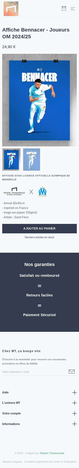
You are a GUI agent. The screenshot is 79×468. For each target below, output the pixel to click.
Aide (5, 392)
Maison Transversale (52, 453)
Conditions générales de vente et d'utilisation (50, 461)
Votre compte (11, 413)
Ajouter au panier (39, 228)
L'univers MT (11, 402)
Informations (11, 424)
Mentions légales (12, 461)
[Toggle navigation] (73, 8)
